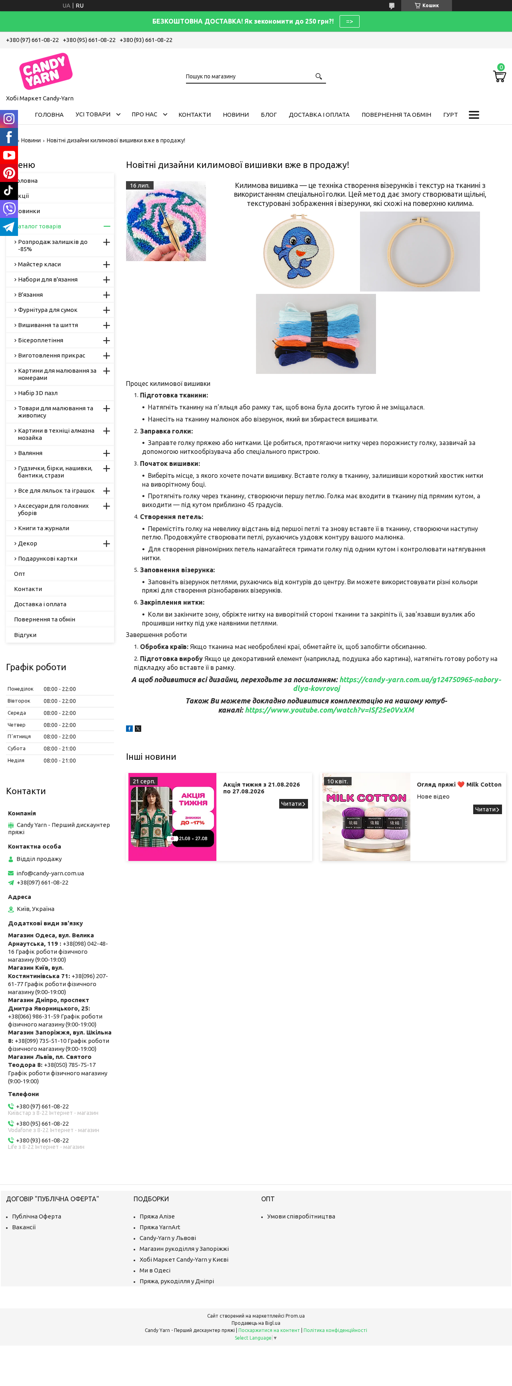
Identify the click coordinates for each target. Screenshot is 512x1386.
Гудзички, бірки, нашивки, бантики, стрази (55, 472)
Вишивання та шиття (48, 325)
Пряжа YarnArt (160, 1227)
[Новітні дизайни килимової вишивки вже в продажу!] (166, 221)
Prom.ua (295, 1315)
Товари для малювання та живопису (55, 412)
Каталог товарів (37, 226)
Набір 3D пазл (38, 392)
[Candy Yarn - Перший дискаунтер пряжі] (46, 70)
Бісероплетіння (40, 340)
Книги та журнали (43, 528)
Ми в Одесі (155, 1270)
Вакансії (24, 1227)
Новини (236, 114)
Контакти (194, 114)
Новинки (27, 211)
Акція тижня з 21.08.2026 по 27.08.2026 (261, 788)
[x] (138, 729)
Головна (49, 114)
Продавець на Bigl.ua (256, 1323)
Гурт (450, 114)
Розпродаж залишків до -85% (53, 245)
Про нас (144, 114)
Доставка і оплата (319, 114)
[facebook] (129, 729)
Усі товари (93, 114)
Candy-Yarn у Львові (168, 1237)
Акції (21, 195)
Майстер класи (39, 264)
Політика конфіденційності (335, 1330)
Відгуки (25, 634)
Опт (19, 573)
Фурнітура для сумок (48, 309)
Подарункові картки (47, 558)
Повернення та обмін (396, 114)
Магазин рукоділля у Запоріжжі (184, 1248)
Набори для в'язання (48, 279)
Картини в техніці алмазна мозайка (56, 434)
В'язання (30, 294)
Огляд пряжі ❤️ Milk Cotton (459, 784)
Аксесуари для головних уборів (53, 509)
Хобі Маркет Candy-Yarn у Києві (184, 1259)
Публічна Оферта (36, 1216)
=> (349, 21)
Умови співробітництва (301, 1216)
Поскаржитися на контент (269, 1330)
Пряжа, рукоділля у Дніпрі (177, 1281)
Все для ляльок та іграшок (56, 490)
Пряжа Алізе (157, 1216)
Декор (27, 543)
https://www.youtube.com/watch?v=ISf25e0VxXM (329, 710)
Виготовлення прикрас (51, 355)
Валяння (30, 452)
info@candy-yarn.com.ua (50, 873)
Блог (269, 114)
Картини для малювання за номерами (57, 374)
